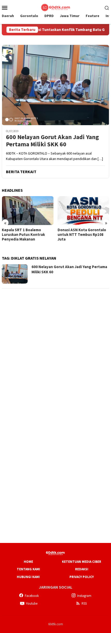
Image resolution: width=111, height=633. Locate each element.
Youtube (31, 603)
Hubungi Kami (28, 577)
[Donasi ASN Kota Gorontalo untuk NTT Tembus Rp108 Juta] (83, 210)
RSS (84, 603)
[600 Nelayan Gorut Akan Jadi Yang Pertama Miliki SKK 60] (55, 85)
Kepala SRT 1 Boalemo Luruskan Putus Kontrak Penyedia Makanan (23, 235)
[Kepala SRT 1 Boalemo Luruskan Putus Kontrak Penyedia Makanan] (28, 210)
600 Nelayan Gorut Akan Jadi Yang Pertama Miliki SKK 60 (52, 140)
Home (28, 561)
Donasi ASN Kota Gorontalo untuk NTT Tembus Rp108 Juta (82, 235)
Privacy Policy (81, 577)
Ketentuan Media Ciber (81, 561)
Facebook (32, 596)
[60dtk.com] (55, 7)
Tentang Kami (28, 569)
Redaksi (81, 569)
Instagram (84, 596)
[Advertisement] (55, 348)
